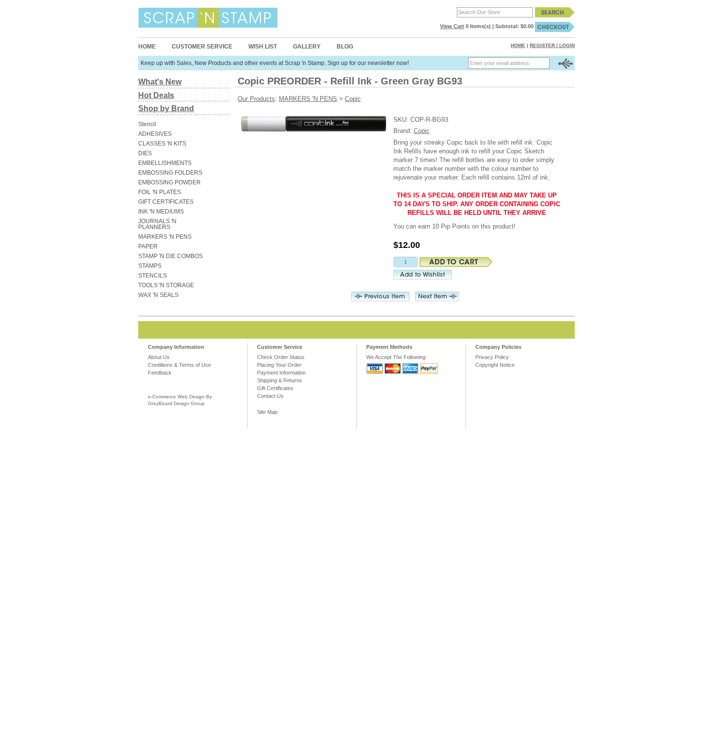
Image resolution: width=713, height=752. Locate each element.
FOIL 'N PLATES (159, 192)
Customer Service (202, 46)
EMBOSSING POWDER (169, 182)
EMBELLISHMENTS (165, 163)
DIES (145, 153)
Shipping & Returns (279, 380)
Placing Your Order (279, 365)
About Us (159, 357)
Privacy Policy (492, 357)
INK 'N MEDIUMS (161, 211)
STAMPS (150, 265)
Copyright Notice (495, 365)
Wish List (262, 46)
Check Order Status (281, 357)
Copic (353, 98)
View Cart (452, 26)
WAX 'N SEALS (158, 295)
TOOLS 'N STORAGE (166, 285)
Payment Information (281, 373)
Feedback (160, 373)
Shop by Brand (166, 108)
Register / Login (552, 45)
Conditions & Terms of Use (179, 365)
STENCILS (152, 275)
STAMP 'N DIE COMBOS (170, 256)
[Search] (555, 12)
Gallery (307, 46)
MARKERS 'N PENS (165, 236)
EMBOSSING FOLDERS (170, 172)
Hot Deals (156, 95)
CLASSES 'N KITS (162, 143)
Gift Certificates (275, 388)
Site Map (267, 412)
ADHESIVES (155, 134)
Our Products (256, 98)
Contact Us (270, 396)
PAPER (148, 246)
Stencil (147, 124)
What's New (159, 82)
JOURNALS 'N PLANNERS (157, 224)
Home (147, 46)
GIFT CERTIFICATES (166, 201)
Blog (345, 46)
